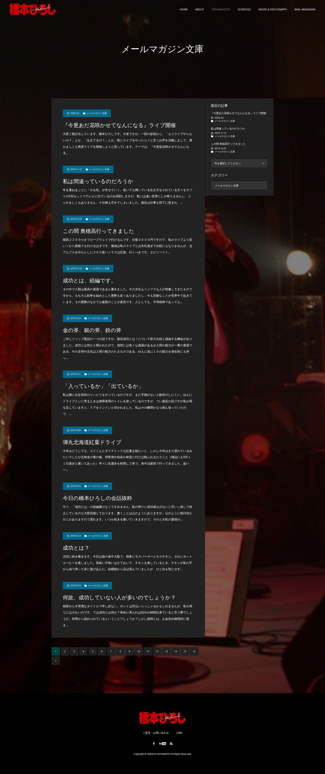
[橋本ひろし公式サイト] (52, 9)
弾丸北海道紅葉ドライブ (92, 442)
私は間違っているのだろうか (98, 181)
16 (194, 651)
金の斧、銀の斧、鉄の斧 (92, 330)
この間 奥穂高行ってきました (98, 231)
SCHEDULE (244, 9)
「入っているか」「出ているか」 (103, 386)
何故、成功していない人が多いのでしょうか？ (119, 597)
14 (175, 651)
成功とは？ (76, 548)
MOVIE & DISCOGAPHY (272, 9)
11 (148, 651)
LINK (179, 732)
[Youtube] (162, 743)
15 (185, 651)
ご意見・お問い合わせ (156, 732)
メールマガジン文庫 (96, 113)
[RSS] (171, 743)
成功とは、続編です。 (89, 280)
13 (166, 651)
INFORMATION (221, 9)
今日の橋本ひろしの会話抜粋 (97, 498)
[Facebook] (154, 743)
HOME (184, 9)
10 (138, 651)
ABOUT (199, 9)
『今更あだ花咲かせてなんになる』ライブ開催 (119, 125)
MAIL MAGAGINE (305, 9)
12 (157, 651)
